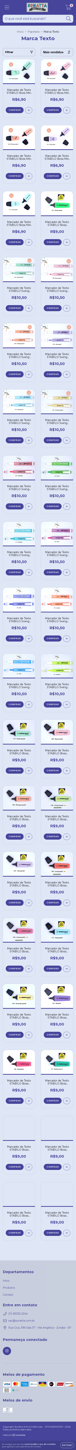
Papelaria (33, 31)
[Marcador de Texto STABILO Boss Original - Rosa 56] (66, 1167)
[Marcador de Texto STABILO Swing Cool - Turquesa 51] (28, 572)
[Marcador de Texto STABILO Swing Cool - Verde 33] (66, 506)
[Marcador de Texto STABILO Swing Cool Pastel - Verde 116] (28, 308)
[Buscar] (68, 18)
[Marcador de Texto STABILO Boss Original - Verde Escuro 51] (66, 1101)
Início (20, 31)
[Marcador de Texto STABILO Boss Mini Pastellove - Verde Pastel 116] (28, 110)
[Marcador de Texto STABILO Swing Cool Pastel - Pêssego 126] (28, 374)
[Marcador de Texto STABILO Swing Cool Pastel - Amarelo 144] (66, 440)
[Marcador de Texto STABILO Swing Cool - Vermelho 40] (28, 506)
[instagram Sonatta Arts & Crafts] (7, 1351)
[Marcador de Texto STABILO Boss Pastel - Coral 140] (66, 903)
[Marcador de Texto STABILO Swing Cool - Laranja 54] (66, 638)
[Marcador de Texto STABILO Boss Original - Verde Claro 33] (66, 242)
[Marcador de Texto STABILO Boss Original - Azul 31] (66, 1233)
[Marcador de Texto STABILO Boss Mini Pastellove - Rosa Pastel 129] (66, 110)
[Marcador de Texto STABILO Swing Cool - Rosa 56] (66, 572)
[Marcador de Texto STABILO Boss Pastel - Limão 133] (66, 837)
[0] (68, 8)
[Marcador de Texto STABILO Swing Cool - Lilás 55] (28, 638)
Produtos (9, 1287)
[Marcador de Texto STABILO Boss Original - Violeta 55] (66, 1035)
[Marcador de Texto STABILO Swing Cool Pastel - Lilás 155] (66, 374)
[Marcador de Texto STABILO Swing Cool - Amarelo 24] (66, 704)
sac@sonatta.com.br (21, 1320)
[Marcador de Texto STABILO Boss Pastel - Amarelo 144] (28, 1035)
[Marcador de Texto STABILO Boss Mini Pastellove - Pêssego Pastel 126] (28, 176)
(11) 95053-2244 (18, 1313)
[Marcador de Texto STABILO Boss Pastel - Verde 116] (28, 771)
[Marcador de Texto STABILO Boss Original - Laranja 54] (28, 1233)
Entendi (67, 1445)
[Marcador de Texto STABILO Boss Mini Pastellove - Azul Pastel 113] (28, 242)
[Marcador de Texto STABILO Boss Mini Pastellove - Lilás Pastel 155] (66, 176)
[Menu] (7, 7)
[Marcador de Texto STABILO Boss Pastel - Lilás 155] (28, 903)
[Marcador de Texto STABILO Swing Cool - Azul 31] (28, 704)
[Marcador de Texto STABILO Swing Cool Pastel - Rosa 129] (66, 308)
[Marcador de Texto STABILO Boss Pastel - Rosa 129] (66, 771)
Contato (8, 1294)
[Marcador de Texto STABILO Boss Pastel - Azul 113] (66, 969)
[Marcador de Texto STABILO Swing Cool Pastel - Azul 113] (28, 440)
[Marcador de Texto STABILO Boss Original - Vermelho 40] (28, 1101)
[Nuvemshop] (14, 1435)
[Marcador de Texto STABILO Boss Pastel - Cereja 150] (28, 969)
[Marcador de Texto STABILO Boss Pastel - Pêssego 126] (28, 837)
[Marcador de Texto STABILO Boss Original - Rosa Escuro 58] (28, 1167)
